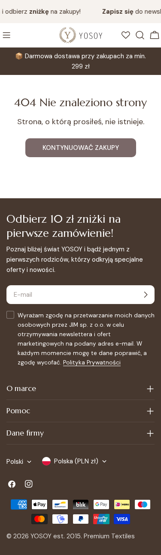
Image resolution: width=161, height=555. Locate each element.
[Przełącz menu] (6, 35)
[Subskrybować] (145, 294)
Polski (14, 461)
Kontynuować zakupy (81, 147)
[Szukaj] (140, 35)
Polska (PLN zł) (76, 461)
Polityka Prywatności (92, 362)
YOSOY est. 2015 (55, 536)
